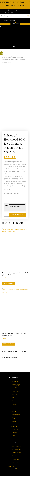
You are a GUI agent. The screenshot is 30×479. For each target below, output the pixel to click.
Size (6, 205)
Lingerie (8, 57)
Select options (8, 284)
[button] (15, 46)
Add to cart (18, 214)
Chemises (15, 57)
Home (3, 57)
